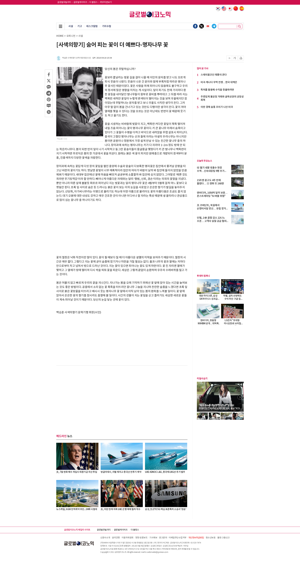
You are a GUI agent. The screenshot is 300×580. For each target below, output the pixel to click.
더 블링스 (93, 2)
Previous (200, 397)
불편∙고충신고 (223, 537)
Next (240, 397)
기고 (79, 26)
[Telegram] (214, 26)
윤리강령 (116, 537)
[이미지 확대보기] (98, 70)
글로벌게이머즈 (80, 2)
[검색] (239, 26)
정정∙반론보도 (141, 537)
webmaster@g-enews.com (157, 552)
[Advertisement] (122, 229)
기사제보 (153, 537)
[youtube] (207, 26)
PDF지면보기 (106, 2)
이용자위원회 (127, 537)
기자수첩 (106, 26)
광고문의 (163, 537)
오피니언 (70, 36)
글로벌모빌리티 (64, 2)
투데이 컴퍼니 (203, 276)
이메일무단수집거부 (177, 537)
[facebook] (195, 26)
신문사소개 (105, 537)
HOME (59, 36)
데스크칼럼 (92, 26)
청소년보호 (211, 537)
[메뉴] (60, 26)
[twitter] (201, 26)
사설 (70, 26)
